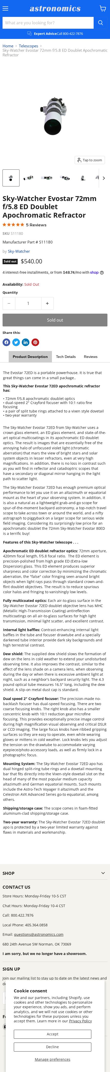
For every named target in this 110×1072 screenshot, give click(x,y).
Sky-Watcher (19, 251)
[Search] (100, 23)
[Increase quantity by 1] (47, 303)
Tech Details (66, 357)
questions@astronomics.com (38, 934)
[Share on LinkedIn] (25, 342)
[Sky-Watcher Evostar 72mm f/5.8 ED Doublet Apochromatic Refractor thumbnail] (11, 178)
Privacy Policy (80, 1020)
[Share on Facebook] (6, 342)
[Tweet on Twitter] (16, 342)
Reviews (90, 357)
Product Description (30, 357)
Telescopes (28, 46)
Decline (52, 1046)
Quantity (10, 292)
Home (8, 46)
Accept (52, 1034)
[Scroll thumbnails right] (103, 178)
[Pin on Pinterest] (35, 342)
